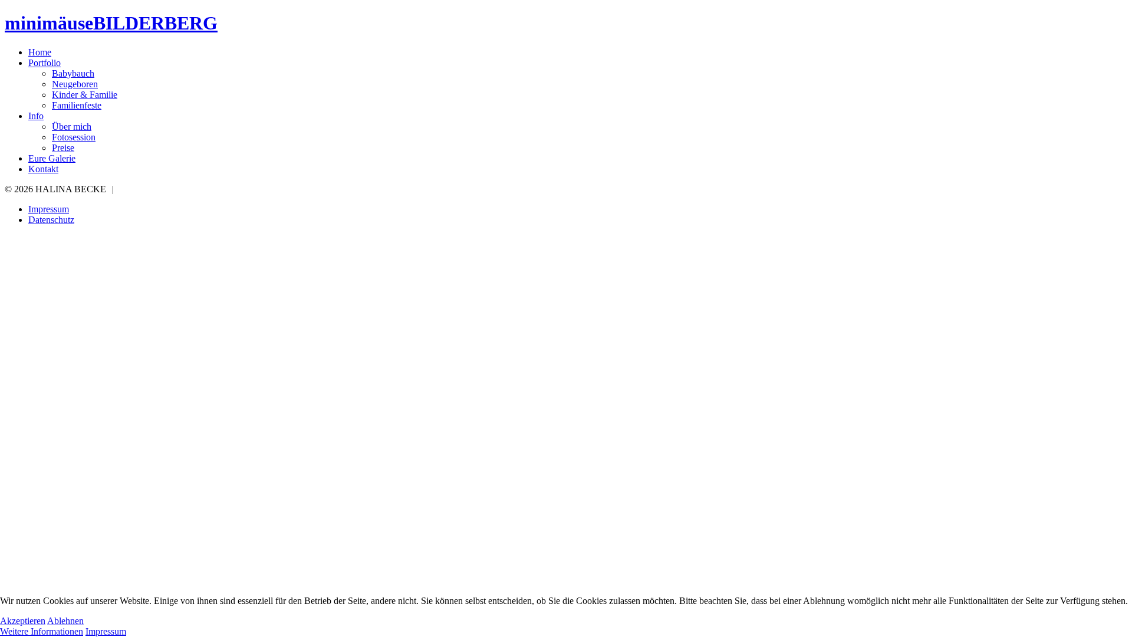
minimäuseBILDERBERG (111, 23)
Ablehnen (65, 621)
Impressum (48, 209)
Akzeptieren (22, 621)
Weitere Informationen (41, 631)
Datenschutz (51, 220)
